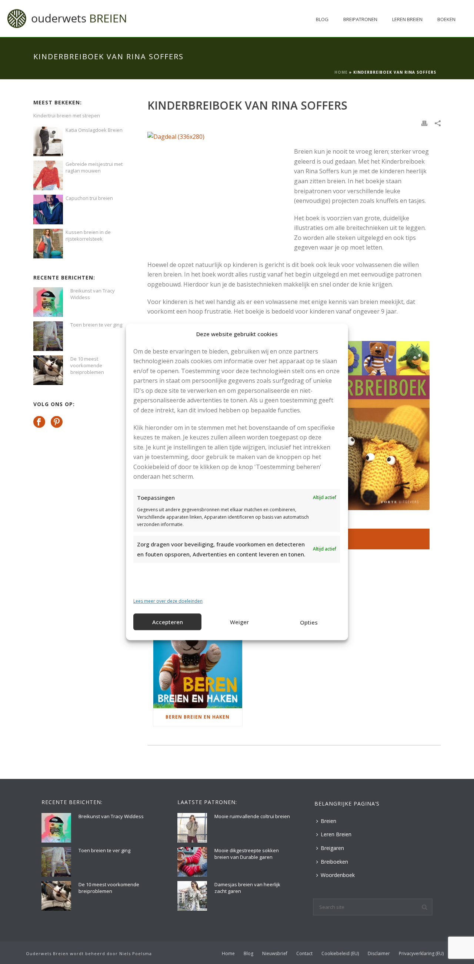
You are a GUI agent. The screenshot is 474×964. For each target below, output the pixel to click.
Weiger (239, 622)
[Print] (424, 123)
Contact (304, 954)
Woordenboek (338, 874)
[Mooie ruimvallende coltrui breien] (192, 828)
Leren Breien (407, 19)
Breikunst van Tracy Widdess (92, 294)
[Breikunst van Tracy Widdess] (48, 302)
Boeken (446, 19)
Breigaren (332, 847)
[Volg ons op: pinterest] (57, 422)
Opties (309, 622)
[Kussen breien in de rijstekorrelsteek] (48, 243)
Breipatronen (360, 19)
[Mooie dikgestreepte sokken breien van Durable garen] (192, 862)
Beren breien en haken (198, 717)
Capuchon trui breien (89, 198)
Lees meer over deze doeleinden (168, 601)
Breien (328, 820)
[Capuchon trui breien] (48, 209)
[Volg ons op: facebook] (39, 422)
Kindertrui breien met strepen (66, 115)
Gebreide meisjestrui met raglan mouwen (94, 167)
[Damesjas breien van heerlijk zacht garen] (192, 896)
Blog (322, 19)
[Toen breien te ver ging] (48, 336)
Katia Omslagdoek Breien (94, 130)
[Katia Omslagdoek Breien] (48, 141)
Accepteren (167, 622)
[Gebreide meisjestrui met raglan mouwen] (48, 175)
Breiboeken (334, 861)
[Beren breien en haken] (197, 670)
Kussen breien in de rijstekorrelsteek (88, 235)
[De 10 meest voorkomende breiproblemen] (48, 370)
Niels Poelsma (135, 953)
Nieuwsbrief (274, 954)
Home (341, 72)
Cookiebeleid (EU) (340, 954)
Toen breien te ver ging (96, 324)
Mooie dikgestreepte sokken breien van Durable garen (246, 853)
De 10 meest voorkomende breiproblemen (87, 365)
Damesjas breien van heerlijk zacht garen (247, 887)
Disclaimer (379, 954)
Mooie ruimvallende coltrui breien (252, 816)
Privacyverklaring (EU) (421, 954)
